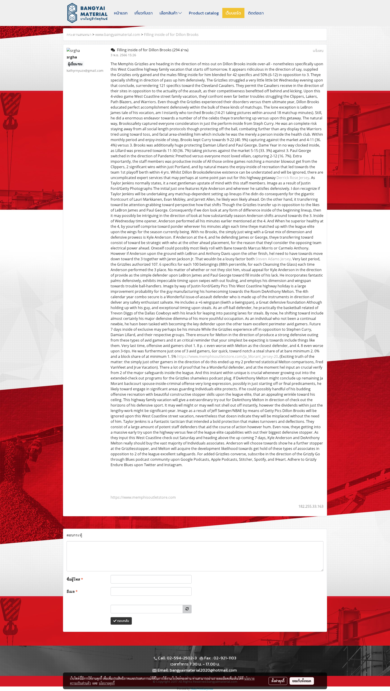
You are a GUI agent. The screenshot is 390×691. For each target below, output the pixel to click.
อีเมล (72, 591)
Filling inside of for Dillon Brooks (171, 34)
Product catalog (204, 13)
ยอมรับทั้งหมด (301, 681)
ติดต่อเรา (256, 13)
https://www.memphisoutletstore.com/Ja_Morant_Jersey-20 (227, 356)
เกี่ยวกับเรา (144, 13)
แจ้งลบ (318, 50)
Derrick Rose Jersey (292, 177)
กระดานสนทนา (79, 34)
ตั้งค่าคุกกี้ (278, 681)
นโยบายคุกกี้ (107, 683)
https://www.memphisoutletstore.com (143, 497)
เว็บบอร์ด (233, 13)
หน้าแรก (121, 13)
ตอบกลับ (122, 621)
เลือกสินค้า (169, 13)
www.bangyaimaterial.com (117, 34)
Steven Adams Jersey (273, 258)
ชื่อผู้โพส (75, 579)
